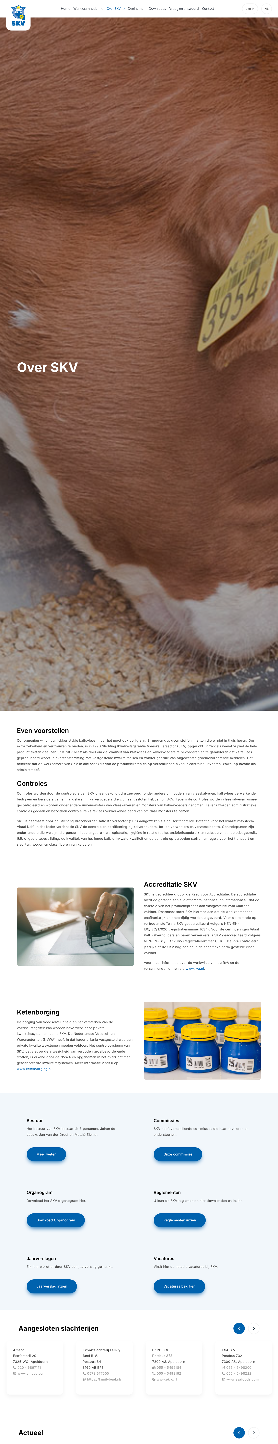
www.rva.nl (195, 968)
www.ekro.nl (166, 1379)
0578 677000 (97, 1373)
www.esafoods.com (242, 1379)
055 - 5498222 (238, 1373)
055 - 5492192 (168, 1373)
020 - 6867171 (28, 1367)
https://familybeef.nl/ (103, 1379)
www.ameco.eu (29, 1373)
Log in (250, 8)
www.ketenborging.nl (34, 1069)
